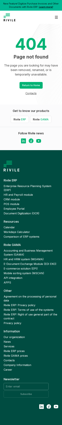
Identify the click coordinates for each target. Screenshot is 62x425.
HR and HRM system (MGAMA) (24, 259)
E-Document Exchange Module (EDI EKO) (30, 264)
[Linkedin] (23, 140)
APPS (7, 282)
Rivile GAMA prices (16, 355)
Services (9, 346)
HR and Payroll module (18, 194)
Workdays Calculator (17, 232)
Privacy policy (12, 323)
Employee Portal (14, 208)
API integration (13, 278)
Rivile (20, 119)
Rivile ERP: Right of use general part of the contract (30, 316)
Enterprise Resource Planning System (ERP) (27, 188)
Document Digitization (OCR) (21, 213)
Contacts (31, 93)
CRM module (12, 199)
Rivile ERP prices (14, 351)
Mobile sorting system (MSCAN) (24, 273)
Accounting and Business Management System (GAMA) (28, 252)
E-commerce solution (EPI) (21, 268)
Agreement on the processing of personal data (30, 298)
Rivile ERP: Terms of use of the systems (29, 309)
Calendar (9, 227)
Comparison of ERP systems (21, 236)
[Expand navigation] (55, 17)
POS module (11, 204)
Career (8, 369)
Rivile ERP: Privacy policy (19, 305)
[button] (31, 85)
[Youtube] (38, 141)
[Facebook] (31, 140)
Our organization (14, 337)
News (7, 341)
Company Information (17, 365)
